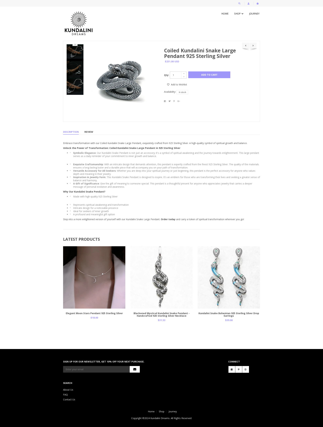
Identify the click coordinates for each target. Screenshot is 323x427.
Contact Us (69, 399)
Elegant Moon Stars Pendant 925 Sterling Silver (94, 313)
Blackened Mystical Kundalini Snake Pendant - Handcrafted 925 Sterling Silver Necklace (162, 314)
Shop (237, 13)
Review (88, 131)
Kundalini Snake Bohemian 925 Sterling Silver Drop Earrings (229, 314)
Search (67, 383)
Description (71, 131)
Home (224, 13)
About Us (68, 389)
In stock (182, 92)
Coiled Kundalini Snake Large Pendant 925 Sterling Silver (200, 53)
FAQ (65, 394)
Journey (254, 13)
